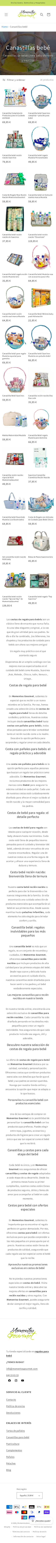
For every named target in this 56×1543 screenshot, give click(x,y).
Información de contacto (23, 1536)
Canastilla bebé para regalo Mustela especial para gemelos (14, 355)
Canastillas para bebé (17, 1437)
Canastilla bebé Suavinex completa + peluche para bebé (39, 115)
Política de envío (40, 1532)
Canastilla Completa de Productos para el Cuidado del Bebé (13, 115)
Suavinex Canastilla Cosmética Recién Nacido (39, 476)
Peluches (11, 1463)
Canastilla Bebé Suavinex (13, 395)
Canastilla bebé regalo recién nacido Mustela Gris (14, 275)
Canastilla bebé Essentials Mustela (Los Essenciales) (13, 518)
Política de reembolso (43, 1527)
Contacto (11, 1399)
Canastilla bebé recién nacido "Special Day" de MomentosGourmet (12, 598)
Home (5, 26)
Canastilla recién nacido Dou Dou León (40, 396)
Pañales (10, 1456)
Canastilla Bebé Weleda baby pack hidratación (40, 315)
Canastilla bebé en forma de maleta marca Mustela (40, 196)
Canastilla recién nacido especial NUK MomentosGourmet (12, 477)
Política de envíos (15, 1406)
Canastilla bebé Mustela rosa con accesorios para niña (40, 275)
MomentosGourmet (25, 1523)
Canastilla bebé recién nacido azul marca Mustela (13, 315)
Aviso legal (41, 1536)
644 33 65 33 (12, 1375)
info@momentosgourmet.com (21, 1368)
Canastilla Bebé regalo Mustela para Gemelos (38, 436)
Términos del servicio (21, 1532)
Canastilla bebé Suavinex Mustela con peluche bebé (39, 354)
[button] (6, 14)
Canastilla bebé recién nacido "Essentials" (38, 235)
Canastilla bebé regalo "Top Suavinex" (40, 597)
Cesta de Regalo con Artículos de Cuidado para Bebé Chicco (40, 518)
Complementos (14, 1450)
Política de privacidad (22, 1527)
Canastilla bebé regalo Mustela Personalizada (38, 156)
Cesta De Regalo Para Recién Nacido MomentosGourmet (14, 196)
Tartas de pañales (15, 1430)
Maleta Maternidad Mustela (14, 435)
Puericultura (12, 1443)
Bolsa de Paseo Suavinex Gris (40, 557)
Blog (8, 1469)
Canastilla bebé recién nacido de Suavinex (12, 235)
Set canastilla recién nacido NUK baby (14, 558)
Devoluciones (13, 1412)
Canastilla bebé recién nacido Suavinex (12, 156)
